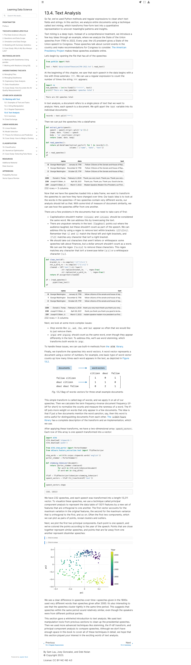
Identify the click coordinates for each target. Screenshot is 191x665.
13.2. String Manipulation (14, 106)
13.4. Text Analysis (12, 113)
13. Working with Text (11, 99)
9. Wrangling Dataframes (12, 78)
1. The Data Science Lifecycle (14, 35)
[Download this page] (149, 2)
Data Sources (8, 166)
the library (114, 346)
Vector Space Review (11, 178)
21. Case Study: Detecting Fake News (17, 154)
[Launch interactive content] (140, 2)
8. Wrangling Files (9, 74)
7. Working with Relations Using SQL (17, 65)
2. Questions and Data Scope (14, 38)
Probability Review (10, 175)
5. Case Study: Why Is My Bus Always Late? (17, 49)
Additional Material (10, 163)
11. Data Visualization (11, 84)
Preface (6, 26)
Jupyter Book (24, 657)
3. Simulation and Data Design (14, 42)
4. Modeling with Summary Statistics (17, 45)
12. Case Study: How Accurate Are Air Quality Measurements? (17, 89)
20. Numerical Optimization (13, 150)
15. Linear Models (9, 128)
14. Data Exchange (10, 119)
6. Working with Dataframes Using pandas (16, 61)
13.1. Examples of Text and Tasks (17, 102)
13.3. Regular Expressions (14, 109)
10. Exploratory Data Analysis (14, 81)
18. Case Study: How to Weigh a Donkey (18, 138)
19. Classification (9, 147)
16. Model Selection (10, 131)
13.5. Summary (10, 116)
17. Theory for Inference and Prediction (18, 135)
